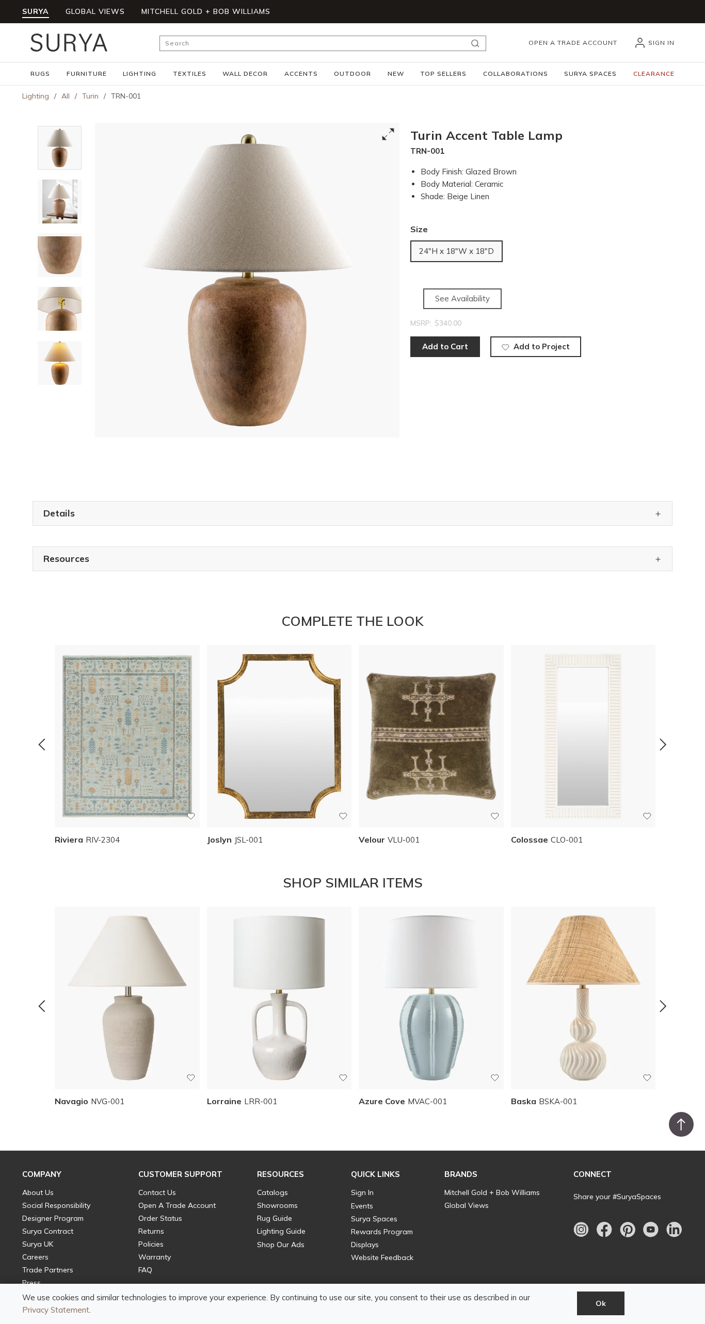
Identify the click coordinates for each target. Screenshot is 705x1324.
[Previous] (42, 744)
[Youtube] (651, 1229)
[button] (40, 73)
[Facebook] (604, 1229)
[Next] (663, 744)
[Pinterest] (627, 1229)
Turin (90, 96)
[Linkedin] (674, 1229)
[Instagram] (581, 1229)
